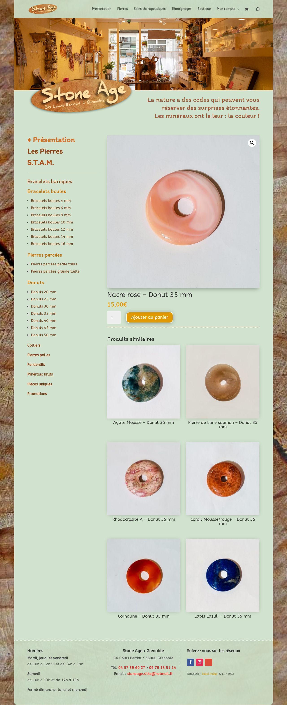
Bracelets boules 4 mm (51, 201)
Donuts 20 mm (43, 292)
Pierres (122, 9)
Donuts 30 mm (43, 306)
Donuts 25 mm (43, 299)
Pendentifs (36, 364)
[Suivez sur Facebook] (190, 662)
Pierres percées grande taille (55, 271)
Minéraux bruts (40, 374)
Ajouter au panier (149, 317)
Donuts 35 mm (43, 313)
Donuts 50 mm (43, 335)
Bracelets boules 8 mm (51, 215)
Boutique (204, 9)
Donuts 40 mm (43, 321)
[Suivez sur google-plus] (208, 662)
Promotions (37, 394)
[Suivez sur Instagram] (199, 662)
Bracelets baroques (49, 181)
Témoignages (181, 9)
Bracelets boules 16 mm (52, 244)
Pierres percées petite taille (54, 264)
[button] (252, 143)
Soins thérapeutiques (150, 9)
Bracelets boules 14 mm (52, 236)
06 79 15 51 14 (162, 668)
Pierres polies (38, 355)
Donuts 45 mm (43, 328)
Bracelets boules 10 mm (52, 222)
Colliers (33, 345)
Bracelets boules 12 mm (52, 229)
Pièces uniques (39, 384)
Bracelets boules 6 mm (51, 208)
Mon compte (226, 9)
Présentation (101, 9)
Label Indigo (209, 673)
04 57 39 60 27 (131, 668)
